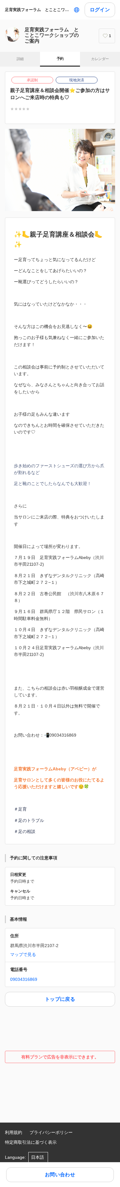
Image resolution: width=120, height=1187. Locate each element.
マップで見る (23, 954)
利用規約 (13, 1132)
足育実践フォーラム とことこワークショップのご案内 (38, 9)
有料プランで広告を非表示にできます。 (60, 1056)
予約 (60, 58)
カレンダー (100, 59)
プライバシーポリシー (51, 1132)
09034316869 (23, 979)
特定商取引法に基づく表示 (31, 1142)
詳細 (20, 59)
